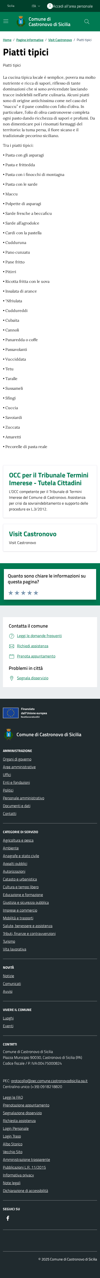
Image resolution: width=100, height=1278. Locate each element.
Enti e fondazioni (16, 782)
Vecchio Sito (12, 1152)
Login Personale (16, 1128)
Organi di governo (17, 759)
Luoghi (8, 1018)
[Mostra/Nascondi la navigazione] (6, 21)
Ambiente (11, 848)
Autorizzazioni (14, 871)
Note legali (11, 1183)
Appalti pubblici (15, 863)
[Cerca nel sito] (87, 21)
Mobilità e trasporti (18, 918)
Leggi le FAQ (13, 1097)
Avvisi (7, 991)
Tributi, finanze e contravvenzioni (29, 933)
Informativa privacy (18, 1175)
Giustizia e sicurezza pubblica (26, 902)
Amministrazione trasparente (26, 1159)
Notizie (8, 976)
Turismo (9, 941)
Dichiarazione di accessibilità (25, 1190)
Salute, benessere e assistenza (27, 926)
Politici (8, 790)
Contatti (9, 813)
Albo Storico (12, 1144)
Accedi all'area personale (73, 6)
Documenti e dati (16, 806)
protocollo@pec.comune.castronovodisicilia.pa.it (49, 1081)
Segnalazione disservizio (22, 1113)
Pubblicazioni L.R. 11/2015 (24, 1167)
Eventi (8, 1026)
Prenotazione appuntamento (26, 1105)
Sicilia (10, 6)
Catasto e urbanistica (20, 879)
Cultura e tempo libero (21, 887)
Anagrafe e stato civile (21, 856)
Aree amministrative (19, 767)
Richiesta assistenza (19, 1120)
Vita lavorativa (14, 949)
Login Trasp (12, 1136)
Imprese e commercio (20, 910)
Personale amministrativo (23, 798)
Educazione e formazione (23, 895)
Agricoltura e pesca (18, 840)
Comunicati (12, 983)
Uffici (7, 774)
